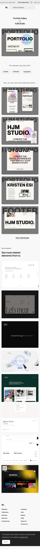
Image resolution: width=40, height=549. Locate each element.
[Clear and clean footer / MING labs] (20, 274)
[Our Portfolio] (20, 479)
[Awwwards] (6, 7)
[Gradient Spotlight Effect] (20, 161)
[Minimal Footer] (20, 419)
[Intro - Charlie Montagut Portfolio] (20, 334)
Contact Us (24, 524)
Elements (4, 515)
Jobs (22, 512)
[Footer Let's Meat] (20, 304)
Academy (24, 509)
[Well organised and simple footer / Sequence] (20, 449)
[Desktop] (20, 131)
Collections (5, 512)
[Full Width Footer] (20, 220)
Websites (4, 509)
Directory (4, 518)
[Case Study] (20, 190)
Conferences (6, 521)
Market (23, 515)
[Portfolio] (20, 388)
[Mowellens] (20, 361)
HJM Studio (20, 23)
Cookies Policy (23, 537)
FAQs (22, 518)
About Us (24, 521)
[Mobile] (20, 101)
